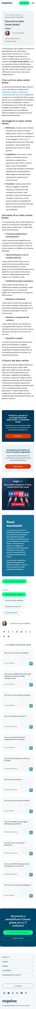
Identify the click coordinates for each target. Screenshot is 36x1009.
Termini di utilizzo (24, 1005)
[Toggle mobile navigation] (33, 3)
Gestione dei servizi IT (16, 15)
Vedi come (18, 436)
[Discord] (21, 993)
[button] (4, 632)
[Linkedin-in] (4, 993)
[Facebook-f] (13, 993)
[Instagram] (17, 993)
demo (18, 565)
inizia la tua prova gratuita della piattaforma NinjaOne (17, 567)
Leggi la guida (18, 466)
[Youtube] (8, 993)
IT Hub (7, 15)
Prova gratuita (24, 3)
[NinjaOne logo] (7, 3)
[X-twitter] (26, 993)
